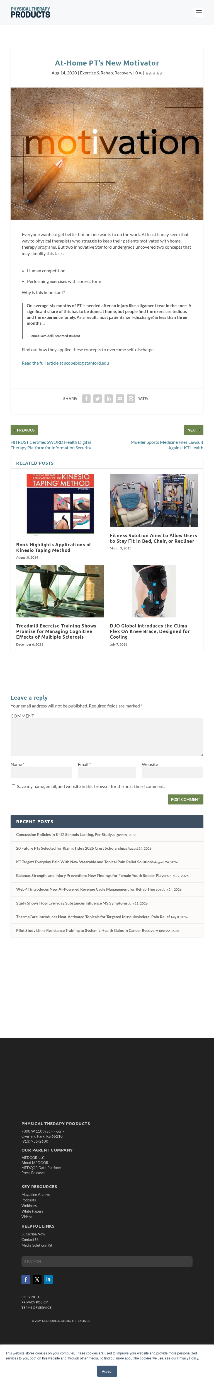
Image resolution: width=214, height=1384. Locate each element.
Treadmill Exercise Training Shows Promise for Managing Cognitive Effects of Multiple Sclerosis (56, 631)
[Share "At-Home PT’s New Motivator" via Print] (131, 398)
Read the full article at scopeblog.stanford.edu (65, 362)
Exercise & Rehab (96, 72)
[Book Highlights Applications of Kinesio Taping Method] (60, 505)
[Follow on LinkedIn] (48, 1279)
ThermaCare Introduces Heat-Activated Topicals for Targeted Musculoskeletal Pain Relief (93, 916)
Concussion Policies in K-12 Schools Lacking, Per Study (64, 834)
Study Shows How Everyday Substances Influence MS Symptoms (72, 903)
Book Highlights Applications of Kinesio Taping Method (53, 547)
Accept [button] (107, 1371)
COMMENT (22, 715)
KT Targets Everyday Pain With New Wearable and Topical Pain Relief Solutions (85, 861)
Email (84, 764)
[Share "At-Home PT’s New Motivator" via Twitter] (97, 398)
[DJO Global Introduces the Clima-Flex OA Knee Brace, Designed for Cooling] (154, 591)
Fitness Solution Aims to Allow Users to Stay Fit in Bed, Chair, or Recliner (153, 538)
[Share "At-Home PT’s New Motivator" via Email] (119, 398)
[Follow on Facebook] (25, 1279)
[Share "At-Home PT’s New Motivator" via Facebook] (86, 398)
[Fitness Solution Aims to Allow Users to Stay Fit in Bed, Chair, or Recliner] (154, 500)
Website (150, 764)
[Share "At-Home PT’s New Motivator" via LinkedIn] (108, 398)
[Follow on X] (37, 1279)
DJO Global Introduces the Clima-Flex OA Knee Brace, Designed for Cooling (150, 631)
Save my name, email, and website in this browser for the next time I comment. (91, 786)
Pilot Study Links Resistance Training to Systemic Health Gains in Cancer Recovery (87, 930)
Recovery (123, 72)
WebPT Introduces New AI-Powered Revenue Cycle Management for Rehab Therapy (89, 889)
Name (18, 764)
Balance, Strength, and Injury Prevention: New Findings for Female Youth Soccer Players (92, 875)
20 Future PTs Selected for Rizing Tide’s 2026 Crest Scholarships (71, 848)
